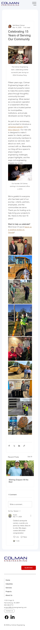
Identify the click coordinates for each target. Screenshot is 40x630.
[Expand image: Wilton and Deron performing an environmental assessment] (20, 292)
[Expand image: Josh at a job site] (20, 267)
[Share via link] (24, 446)
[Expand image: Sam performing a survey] (20, 320)
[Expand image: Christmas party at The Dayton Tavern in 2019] (20, 349)
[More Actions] (31, 515)
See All (30, 457)
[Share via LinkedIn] (19, 446)
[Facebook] (6, 617)
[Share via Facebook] (9, 446)
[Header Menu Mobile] (34, 4)
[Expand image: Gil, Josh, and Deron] (20, 246)
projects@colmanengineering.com (15, 607)
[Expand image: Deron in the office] (20, 389)
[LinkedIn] (12, 617)
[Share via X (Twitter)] (14, 446)
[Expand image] (20, 426)
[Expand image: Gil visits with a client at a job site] (20, 370)
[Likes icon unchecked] (14, 537)
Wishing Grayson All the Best (18, 481)
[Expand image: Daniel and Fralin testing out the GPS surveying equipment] (20, 407)
